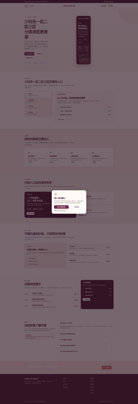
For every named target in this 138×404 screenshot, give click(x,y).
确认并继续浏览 (61, 207)
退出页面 (76, 207)
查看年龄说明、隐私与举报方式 (60, 210)
